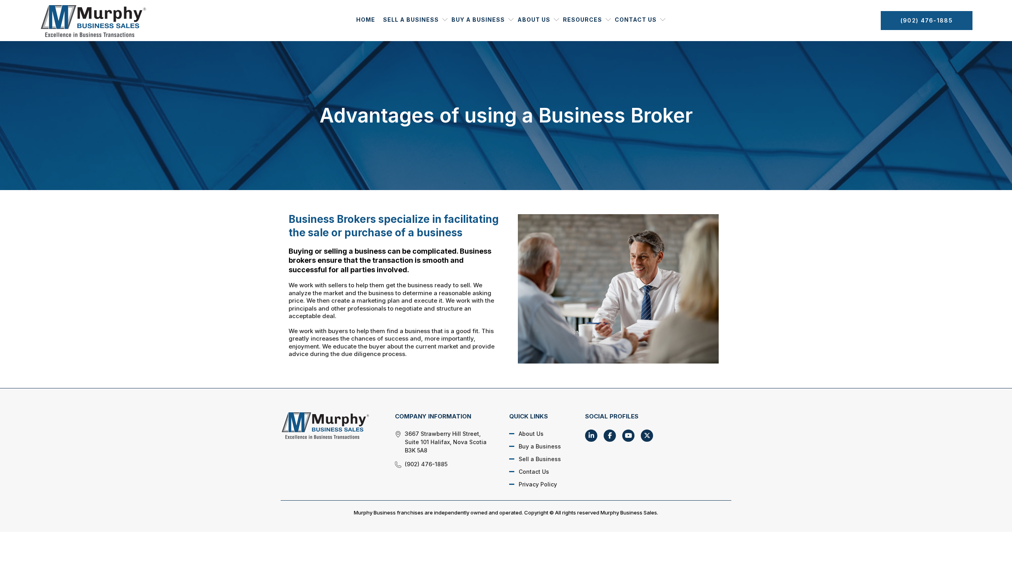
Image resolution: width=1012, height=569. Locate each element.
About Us (533, 19)
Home (365, 19)
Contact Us (636, 19)
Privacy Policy (538, 484)
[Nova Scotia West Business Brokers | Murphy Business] (329, 425)
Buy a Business (478, 19)
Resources (582, 19)
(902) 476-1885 (927, 20)
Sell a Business (411, 19)
